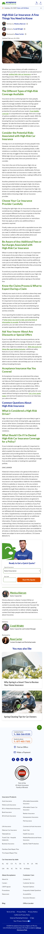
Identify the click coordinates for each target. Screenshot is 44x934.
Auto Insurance (7, 801)
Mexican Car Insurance (9, 830)
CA (12, 863)
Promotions (6, 890)
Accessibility (27, 894)
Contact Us (26, 879)
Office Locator (28, 903)
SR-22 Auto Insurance (9, 816)
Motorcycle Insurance (9, 805)
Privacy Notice (32, 912)
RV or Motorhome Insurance (11, 808)
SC (12, 868)
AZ (7, 863)
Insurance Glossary (29, 898)
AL (3, 863)
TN (16, 868)
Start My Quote (29, 580)
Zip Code (6, 576)
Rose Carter (19, 34)
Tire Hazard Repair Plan (9, 853)
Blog (3, 903)
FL (16, 863)
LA (32, 863)
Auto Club (26, 830)
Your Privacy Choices (20, 921)
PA (8, 868)
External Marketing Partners (19, 918)
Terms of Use (11, 912)
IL (24, 863)
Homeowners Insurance (30, 817)
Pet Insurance (27, 821)
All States (27, 868)
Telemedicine (6, 834)
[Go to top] (39, 727)
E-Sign (32, 918)
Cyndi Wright (18, 29)
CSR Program (6, 887)
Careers (4, 883)
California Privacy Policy (22, 915)
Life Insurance (6, 826)
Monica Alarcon (20, 24)
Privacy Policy (21, 912)
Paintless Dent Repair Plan (10, 849)
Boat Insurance (7, 812)
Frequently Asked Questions (32, 890)
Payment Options (28, 887)
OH (3, 868)
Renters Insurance (28, 813)
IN (28, 863)
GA (20, 863)
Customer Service (28, 883)
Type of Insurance (9, 567)
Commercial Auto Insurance (32, 826)
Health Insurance (28, 834)
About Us (5, 879)
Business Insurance (8, 844)
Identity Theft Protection (31, 844)
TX (20, 868)
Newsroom (5, 894)
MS (36, 863)
